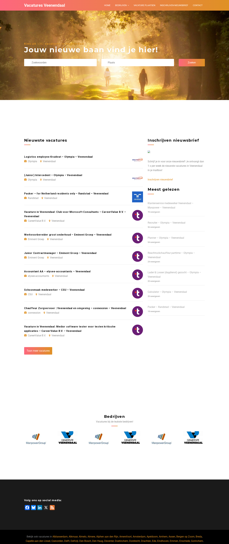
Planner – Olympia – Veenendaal (166, 237)
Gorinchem (197, 540)
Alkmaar (73, 536)
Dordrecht (134, 540)
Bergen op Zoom (185, 536)
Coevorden (57, 540)
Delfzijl (74, 540)
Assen (172, 536)
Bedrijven (121, 5)
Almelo (82, 536)
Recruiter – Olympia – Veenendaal (166, 222)
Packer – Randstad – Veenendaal (166, 306)
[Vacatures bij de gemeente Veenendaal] (67, 439)
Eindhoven (163, 540)
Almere (91, 536)
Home (107, 5)
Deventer (109, 540)
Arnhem (163, 536)
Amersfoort (125, 536)
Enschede (184, 540)
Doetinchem (121, 540)
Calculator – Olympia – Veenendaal (167, 291)
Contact (198, 5)
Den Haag (97, 540)
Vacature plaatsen (144, 5)
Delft (66, 540)
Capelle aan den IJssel (38, 540)
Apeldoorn (152, 536)
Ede (154, 540)
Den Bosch (85, 540)
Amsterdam (139, 536)
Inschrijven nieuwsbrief (174, 5)
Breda (199, 536)
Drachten (146, 540)
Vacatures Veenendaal (44, 5)
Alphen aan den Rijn (107, 536)
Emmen (174, 540)
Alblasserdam (60, 536)
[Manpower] (36, 439)
